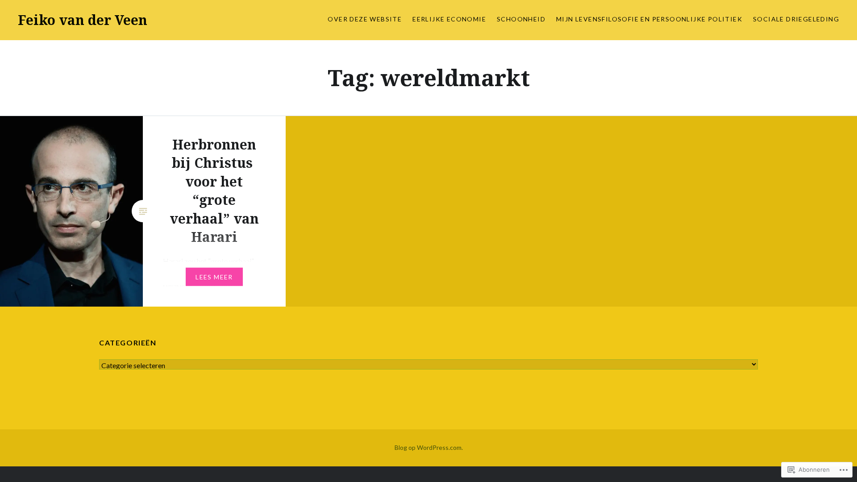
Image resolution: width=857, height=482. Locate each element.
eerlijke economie (449, 19)
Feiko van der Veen (82, 20)
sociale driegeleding (796, 19)
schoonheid (521, 19)
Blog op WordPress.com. (429, 447)
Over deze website (365, 19)
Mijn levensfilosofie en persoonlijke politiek (649, 19)
